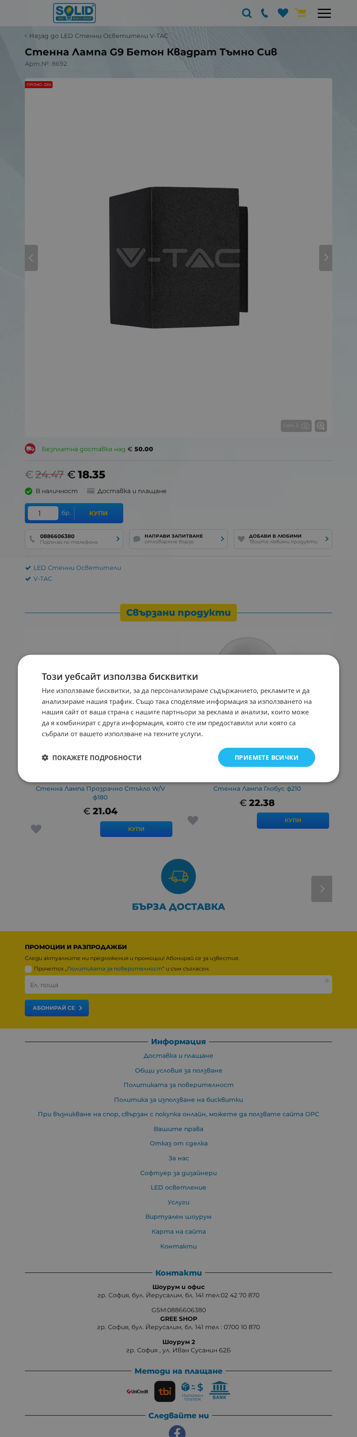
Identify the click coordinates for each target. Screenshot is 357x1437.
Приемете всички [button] (267, 757)
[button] (91, 757)
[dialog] (178, 718)
